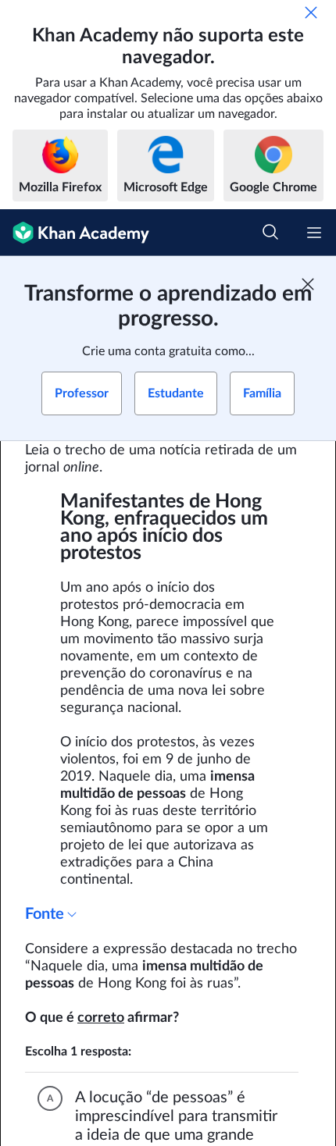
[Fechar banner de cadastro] (307, 284)
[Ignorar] (310, 12)
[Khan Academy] (74, 232)
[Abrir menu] (314, 232)
